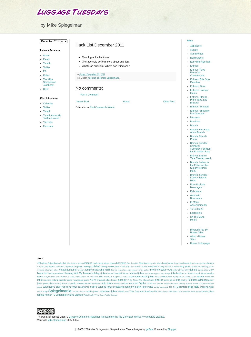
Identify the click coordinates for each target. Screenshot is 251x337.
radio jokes (107, 283)
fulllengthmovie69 (181, 270)
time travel (196, 291)
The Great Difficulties (167, 291)
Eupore (81, 270)
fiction (107, 270)
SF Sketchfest (180, 287)
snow (39, 291)
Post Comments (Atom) (102, 107)
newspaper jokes (81, 280)
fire (112, 270)
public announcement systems (85, 283)
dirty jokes (185, 266)
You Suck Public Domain (106, 295)
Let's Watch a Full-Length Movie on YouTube (77, 277)
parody (122, 279)
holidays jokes (99, 273)
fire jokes (119, 270)
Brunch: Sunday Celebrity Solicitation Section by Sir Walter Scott (200, 147)
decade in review (172, 266)
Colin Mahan (126, 266)
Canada (41, 266)
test (127, 291)
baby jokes (104, 263)
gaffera (149, 329)
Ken (185, 273)
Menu (190, 40)
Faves (46, 59)
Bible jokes (144, 263)
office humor (111, 280)
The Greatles (184, 291)
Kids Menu (196, 191)
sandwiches (83, 287)
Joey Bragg (165, 273)
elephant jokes (52, 270)
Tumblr (47, 63)
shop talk (101, 78)
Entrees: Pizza (198, 86)
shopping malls (207, 287)
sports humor (79, 291)
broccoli (187, 263)
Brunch (194, 125)
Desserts (195, 117)
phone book (148, 280)
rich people (158, 283)
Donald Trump (197, 266)
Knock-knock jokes (197, 273)
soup (45, 291)
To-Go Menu (196, 209)
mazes (158, 277)
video (71, 294)
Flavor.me (48, 126)
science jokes (105, 286)
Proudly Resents (62, 283)
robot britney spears (183, 283)
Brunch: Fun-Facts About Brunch (200, 131)
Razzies (117, 283)
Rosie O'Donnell (200, 283)
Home (126, 101)
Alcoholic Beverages (196, 196)
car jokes (49, 266)
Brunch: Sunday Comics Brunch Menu (198, 177)
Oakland (101, 280)
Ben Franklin (132, 263)
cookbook (153, 266)
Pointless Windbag (198, 280)
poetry (184, 280)
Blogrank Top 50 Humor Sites (199, 231)
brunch (210, 263)
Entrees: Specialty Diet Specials (199, 112)
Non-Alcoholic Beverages (197, 186)
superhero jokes (108, 291)
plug (178, 280)
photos (159, 279)
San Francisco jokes (66, 286)
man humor (135, 276)
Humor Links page (200, 243)
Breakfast (195, 121)
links (101, 276)
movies (200, 276)
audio (95, 263)
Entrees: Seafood (199, 106)
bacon (113, 263)
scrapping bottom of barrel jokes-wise (133, 286)
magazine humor (120, 277)
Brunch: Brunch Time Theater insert (200, 157)
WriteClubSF (89, 295)
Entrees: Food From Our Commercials (197, 72)
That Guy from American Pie (143, 291)
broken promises (199, 263)
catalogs (87, 266)
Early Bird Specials (200, 61)
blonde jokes (155, 263)
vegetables (62, 294)
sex (170, 287)
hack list (92, 78)
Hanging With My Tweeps (77, 273)
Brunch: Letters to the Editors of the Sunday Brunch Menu (199, 166)
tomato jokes (207, 291)
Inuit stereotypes (152, 273)
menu (164, 276)
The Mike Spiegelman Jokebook (49, 82)
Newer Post (82, 101)
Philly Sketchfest (134, 280)
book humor (168, 263)
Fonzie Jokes (143, 270)
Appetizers (196, 46)
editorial (40, 270)
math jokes (148, 276)
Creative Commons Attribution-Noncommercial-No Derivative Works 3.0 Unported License (116, 316)
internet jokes (137, 273)
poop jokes (48, 283)
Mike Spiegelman (176, 277)
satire (93, 286)
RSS (45, 89)
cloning (104, 266)
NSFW (93, 280)
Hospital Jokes (121, 273)
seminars (164, 287)
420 (39, 263)
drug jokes (209, 266)
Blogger (172, 329)
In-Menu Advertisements (198, 203)
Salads (194, 49)
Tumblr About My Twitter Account (52, 117)
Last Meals (196, 213)
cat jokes (78, 266)
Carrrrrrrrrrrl (59, 266)
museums (209, 277)
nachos (47, 280)
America (87, 263)
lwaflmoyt (108, 277)
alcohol (62, 263)
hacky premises (55, 273)
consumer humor (139, 266)
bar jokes (121, 263)
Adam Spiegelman (49, 263)
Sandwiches (196, 53)
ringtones (168, 283)
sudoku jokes (91, 291)
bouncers (178, 263)
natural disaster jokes (62, 280)
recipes (124, 283)
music (40, 280)
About (46, 55)
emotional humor (68, 269)
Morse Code (190, 277)
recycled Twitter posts (140, 283)
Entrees (194, 65)
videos (79, 294)
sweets (121, 291)
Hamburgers (197, 57)
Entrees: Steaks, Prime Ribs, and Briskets (198, 100)
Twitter (46, 67)
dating (161, 266)
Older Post (169, 101)
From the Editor (158, 269)
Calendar (48, 103)
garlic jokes (203, 270)
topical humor (44, 294)
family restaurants (94, 269)
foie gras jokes (130, 270)
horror (110, 273)
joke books (177, 273)
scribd (156, 287)
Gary (211, 270)
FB (44, 71)
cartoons (69, 266)
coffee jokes (114, 266)
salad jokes (49, 286)
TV (53, 294)
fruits (169, 270)
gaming (193, 269)
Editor (46, 75)
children (96, 266)
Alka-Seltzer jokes (75, 263)
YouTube (48, 122)
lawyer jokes (49, 277)
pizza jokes (169, 280)
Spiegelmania (113, 78)
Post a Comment (89, 94)
